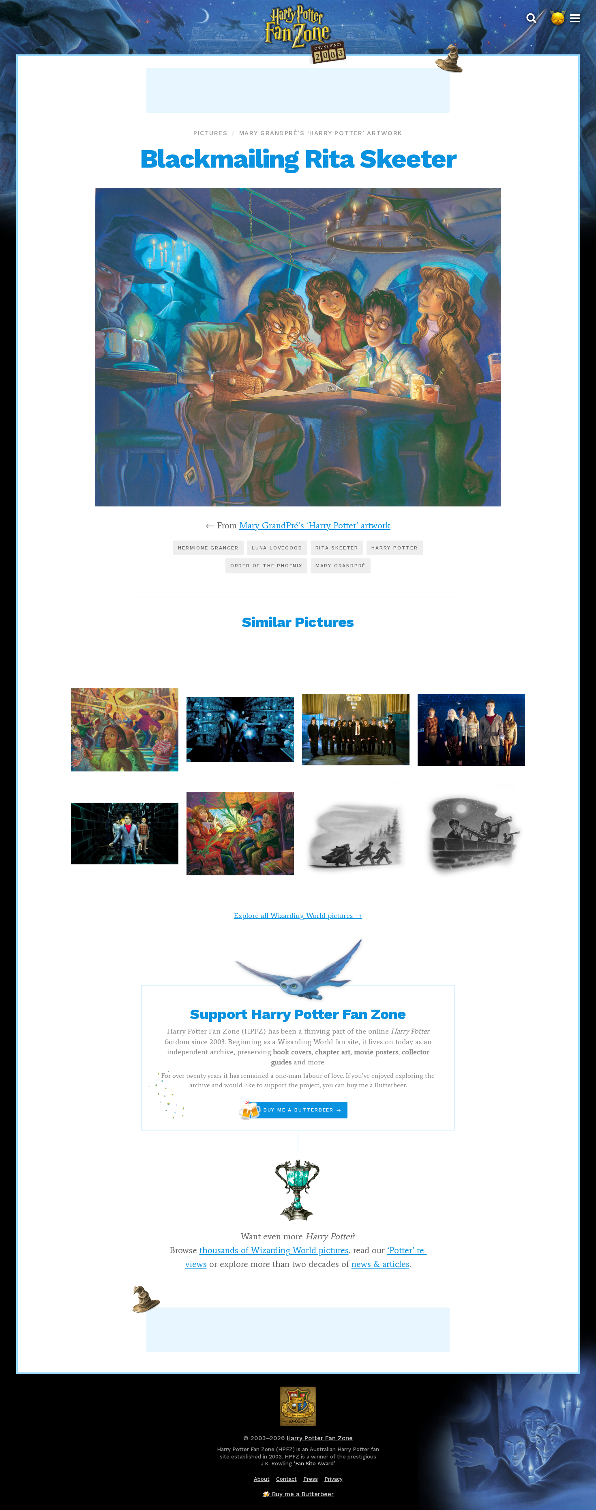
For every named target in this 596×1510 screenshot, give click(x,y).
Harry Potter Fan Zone (320, 1438)
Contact (286, 1479)
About (262, 1479)
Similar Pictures (298, 622)
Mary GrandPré (340, 566)
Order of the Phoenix (266, 566)
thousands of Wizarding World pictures (274, 1250)
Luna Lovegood (277, 548)
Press (310, 1479)
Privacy (333, 1479)
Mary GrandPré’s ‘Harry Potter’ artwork (321, 133)
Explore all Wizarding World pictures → (298, 915)
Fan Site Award (314, 1463)
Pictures (210, 133)
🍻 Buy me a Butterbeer (298, 1494)
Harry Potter (394, 548)
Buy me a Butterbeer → (295, 1110)
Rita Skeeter (337, 548)
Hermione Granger (208, 548)
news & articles (380, 1263)
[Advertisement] (298, 90)
